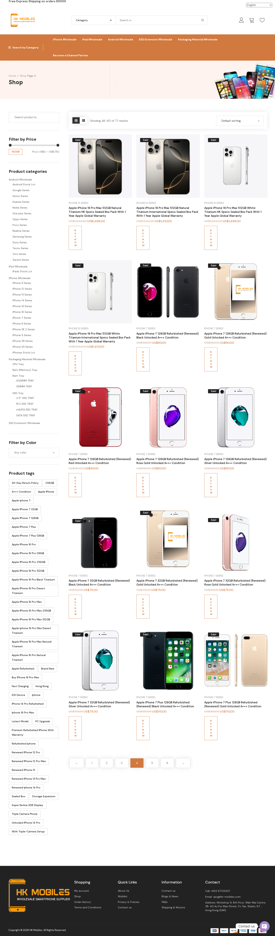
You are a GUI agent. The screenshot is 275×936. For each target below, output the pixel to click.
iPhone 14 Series (22, 300)
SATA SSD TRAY (25, 415)
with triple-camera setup (28, 831)
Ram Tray (18, 375)
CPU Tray (18, 364)
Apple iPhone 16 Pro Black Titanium (33, 579)
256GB (49, 483)
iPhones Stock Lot (24, 352)
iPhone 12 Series (22, 288)
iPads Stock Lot (22, 271)
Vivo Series (19, 254)
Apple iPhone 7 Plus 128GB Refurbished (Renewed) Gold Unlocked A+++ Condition (232, 704)
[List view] (83, 120)
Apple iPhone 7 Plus (24, 526)
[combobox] (34, 453)
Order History (82, 902)
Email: (223, 896)
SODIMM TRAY (25, 380)
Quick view (126, 150)
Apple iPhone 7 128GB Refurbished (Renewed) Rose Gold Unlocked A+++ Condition (167, 461)
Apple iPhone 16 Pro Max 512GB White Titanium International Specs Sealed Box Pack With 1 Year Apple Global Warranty (100, 337)
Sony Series (20, 242)
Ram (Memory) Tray (25, 370)
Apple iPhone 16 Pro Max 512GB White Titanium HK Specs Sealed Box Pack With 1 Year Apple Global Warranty (233, 212)
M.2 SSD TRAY (24, 403)
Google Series (21, 190)
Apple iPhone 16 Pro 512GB (28, 570)
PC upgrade (42, 721)
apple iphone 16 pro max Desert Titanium (31, 630)
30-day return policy (25, 483)
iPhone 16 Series (22, 312)
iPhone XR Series (23, 341)
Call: (217, 891)
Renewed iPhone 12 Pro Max (29, 761)
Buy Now (75, 238)
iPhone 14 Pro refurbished (28, 703)
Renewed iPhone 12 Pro (26, 752)
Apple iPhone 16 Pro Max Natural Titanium (31, 644)
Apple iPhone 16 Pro (24, 544)
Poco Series (20, 225)
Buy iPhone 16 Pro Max (25, 677)
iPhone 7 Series (22, 317)
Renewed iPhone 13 (23, 770)
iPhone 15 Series (22, 306)
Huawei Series (21, 201)
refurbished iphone (24, 743)
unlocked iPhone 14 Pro (26, 822)
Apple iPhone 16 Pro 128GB (28, 553)
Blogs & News (170, 896)
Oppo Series (20, 219)
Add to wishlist (126, 159)
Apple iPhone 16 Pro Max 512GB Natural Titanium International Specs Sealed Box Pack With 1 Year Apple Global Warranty (167, 212)
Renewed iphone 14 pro (26, 787)
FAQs (165, 902)
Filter (15, 151)
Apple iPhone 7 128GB (25, 518)
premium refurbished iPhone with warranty (33, 732)
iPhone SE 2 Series (24, 329)
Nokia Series (20, 207)
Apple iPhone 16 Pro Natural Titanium (29, 657)
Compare (126, 140)
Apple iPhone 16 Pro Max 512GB (31, 619)
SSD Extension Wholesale (24, 423)
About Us (123, 890)
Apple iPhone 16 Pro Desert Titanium (28, 591)
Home (12, 75)
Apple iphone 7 (21, 500)
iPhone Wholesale (19, 278)
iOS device (18, 695)
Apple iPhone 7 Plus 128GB (28, 535)
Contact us (125, 907)
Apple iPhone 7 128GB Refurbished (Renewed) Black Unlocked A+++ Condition (167, 335)
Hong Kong (42, 686)
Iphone (36, 695)
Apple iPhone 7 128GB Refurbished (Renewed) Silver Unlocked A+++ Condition (235, 461)
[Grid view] (76, 120)
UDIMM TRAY (24, 386)
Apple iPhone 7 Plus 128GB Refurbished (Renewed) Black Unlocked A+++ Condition (165, 704)
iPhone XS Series (23, 346)
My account (81, 890)
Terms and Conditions (87, 907)
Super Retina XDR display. (27, 805)
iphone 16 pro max (23, 712)
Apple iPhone (46, 491)
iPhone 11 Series (22, 283)
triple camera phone (24, 814)
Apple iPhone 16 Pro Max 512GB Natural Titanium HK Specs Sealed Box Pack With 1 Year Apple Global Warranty (97, 212)
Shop (77, 896)
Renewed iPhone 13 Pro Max (29, 778)
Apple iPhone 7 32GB (25, 509)
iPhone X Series (22, 335)
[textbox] (34, 452)
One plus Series (22, 213)
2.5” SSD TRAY (25, 398)
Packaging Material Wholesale (27, 359)
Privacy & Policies (128, 902)
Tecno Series (20, 248)
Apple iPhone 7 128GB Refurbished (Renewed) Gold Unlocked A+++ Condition (235, 335)
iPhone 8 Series (22, 323)
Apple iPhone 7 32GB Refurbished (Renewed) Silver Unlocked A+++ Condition (99, 704)
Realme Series (21, 230)
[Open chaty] (264, 926)
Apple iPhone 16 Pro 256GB (28, 562)
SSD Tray (18, 393)
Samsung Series (22, 236)
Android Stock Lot (24, 184)
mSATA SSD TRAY (27, 409)
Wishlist (122, 896)
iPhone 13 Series (22, 294)
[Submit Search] (202, 20)
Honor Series (20, 196)
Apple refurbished (23, 668)
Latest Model (20, 721)
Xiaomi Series (21, 259)
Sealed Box (18, 796)
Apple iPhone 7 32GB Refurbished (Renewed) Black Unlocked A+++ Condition (99, 582)
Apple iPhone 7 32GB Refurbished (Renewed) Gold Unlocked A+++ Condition (167, 582)
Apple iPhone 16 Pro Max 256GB (31, 610)
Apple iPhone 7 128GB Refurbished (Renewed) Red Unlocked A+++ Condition (100, 461)
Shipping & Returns (173, 907)
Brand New (47, 668)
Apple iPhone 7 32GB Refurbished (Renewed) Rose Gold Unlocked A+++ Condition (234, 582)
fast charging (20, 686)
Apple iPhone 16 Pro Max (27, 601)
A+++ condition (21, 491)
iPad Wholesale (18, 266)
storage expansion (43, 796)
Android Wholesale (20, 179)
